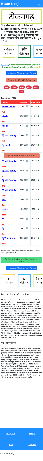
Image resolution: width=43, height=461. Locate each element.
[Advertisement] (21, 405)
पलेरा (3, 176)
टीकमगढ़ (4, 122)
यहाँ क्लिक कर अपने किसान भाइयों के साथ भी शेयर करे (21, 73)
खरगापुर (4, 166)
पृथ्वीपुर (3, 131)
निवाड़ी (3, 112)
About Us (32, 434)
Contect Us (32, 445)
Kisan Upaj (5, 65)
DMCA (11, 445)
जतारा (3, 151)
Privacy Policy (10, 434)
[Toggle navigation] (39, 4)
